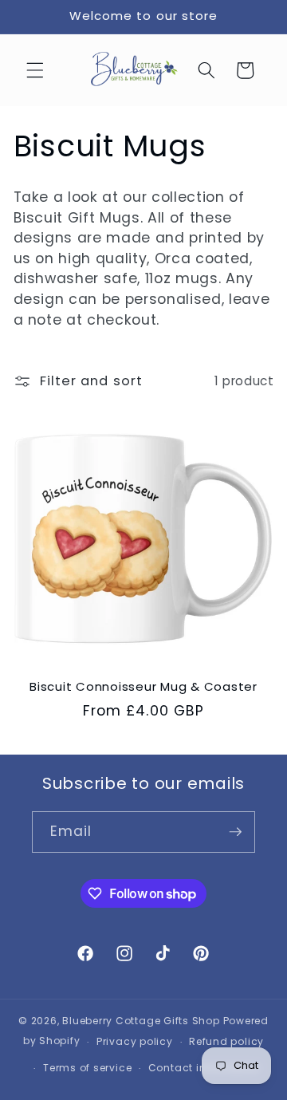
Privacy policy (134, 1041)
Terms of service (87, 1067)
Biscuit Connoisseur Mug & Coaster (143, 687)
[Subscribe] (235, 832)
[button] (35, 70)
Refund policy (226, 1041)
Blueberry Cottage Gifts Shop (141, 1020)
